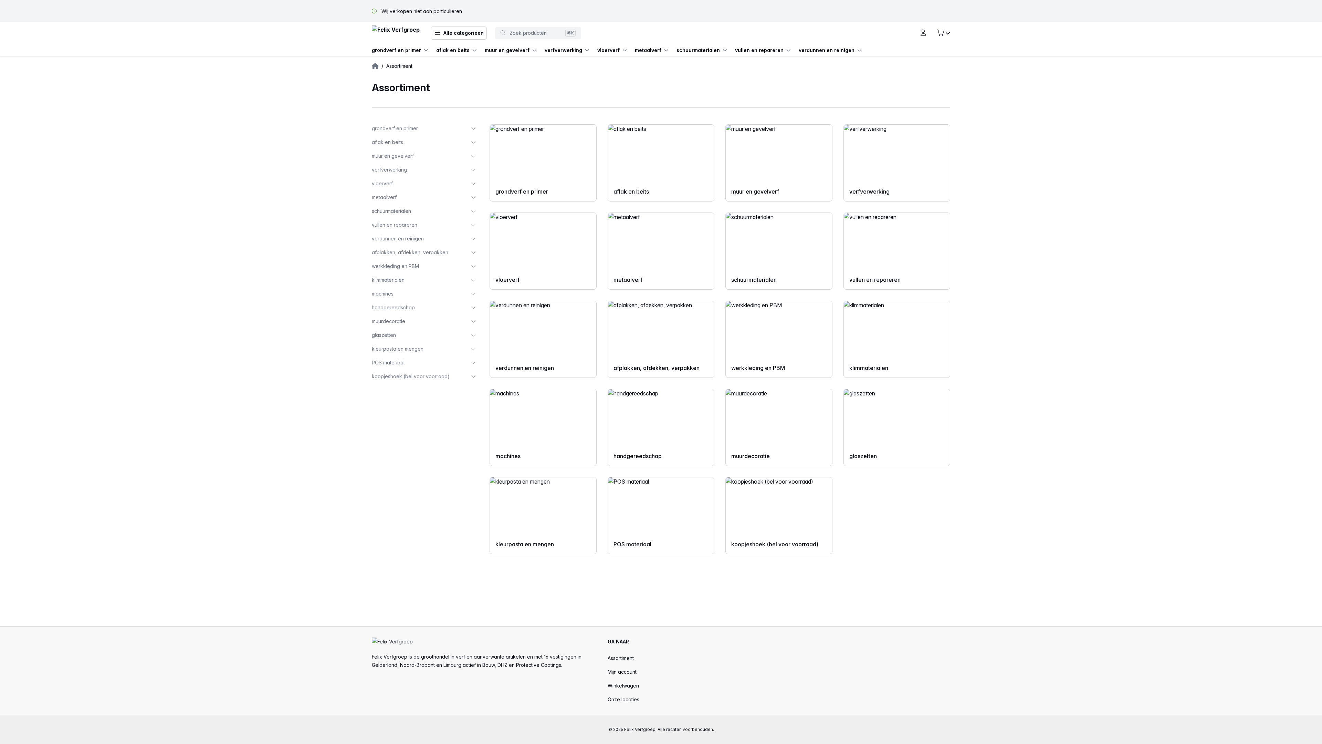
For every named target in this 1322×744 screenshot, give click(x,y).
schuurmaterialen (698, 50)
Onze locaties (623, 699)
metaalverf (648, 50)
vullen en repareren (759, 50)
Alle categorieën (463, 33)
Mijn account (622, 672)
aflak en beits (453, 50)
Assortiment (621, 658)
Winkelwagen (623, 686)
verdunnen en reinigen (826, 50)
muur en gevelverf (507, 50)
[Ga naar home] (396, 33)
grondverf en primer (396, 50)
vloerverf (608, 50)
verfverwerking (563, 50)
